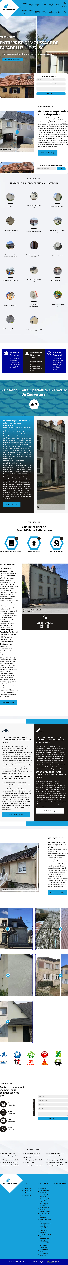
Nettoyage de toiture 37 (51, 4)
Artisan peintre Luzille (53, 1156)
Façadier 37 (10, 206)
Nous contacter (46, 153)
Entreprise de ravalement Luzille (57, 1162)
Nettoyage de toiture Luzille (10, 1162)
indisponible (45, 625)
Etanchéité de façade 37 (24, 12)
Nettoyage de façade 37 (37, 4)
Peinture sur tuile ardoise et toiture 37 (10, 256)
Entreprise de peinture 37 (31, 12)
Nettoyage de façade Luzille (55, 1160)
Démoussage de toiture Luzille (34, 1165)
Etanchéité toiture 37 (57, 280)
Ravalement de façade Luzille (10, 1156)
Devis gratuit (10, 505)
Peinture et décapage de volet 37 (34, 256)
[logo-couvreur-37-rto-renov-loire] (8, 10)
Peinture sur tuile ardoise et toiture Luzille (32, 1156)
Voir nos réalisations (12, 59)
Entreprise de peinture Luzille (10, 1165)
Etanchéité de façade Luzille (55, 1153)
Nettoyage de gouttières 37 (57, 305)
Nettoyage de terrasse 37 (10, 330)
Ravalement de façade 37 (31, 4)
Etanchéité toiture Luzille (32, 1153)
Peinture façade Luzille (8, 1153)
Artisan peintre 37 (57, 256)
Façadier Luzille (29, 1162)
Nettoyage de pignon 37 (34, 330)
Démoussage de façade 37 (44, 4)
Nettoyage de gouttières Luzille (34, 1160)
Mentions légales (38, 1262)
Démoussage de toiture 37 (58, 4)
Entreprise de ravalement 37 (34, 305)
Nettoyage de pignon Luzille (55, 1165)
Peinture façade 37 (10, 305)
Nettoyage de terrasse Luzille (10, 1160)
